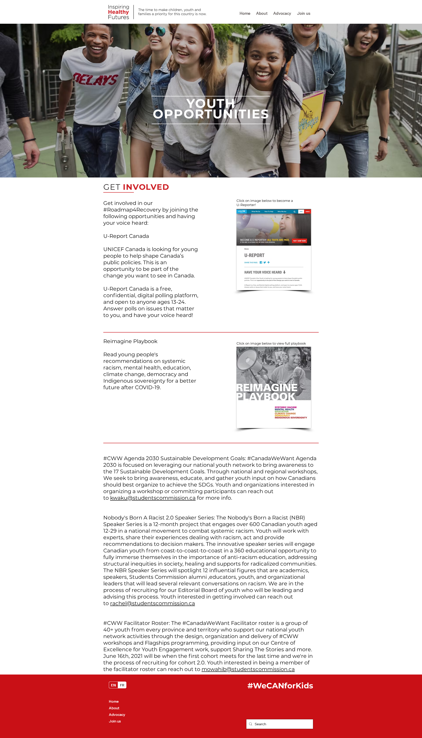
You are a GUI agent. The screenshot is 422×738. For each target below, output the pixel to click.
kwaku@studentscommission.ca (153, 498)
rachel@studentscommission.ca (152, 603)
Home (114, 701)
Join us (115, 721)
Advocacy (117, 714)
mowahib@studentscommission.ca (248, 669)
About (114, 708)
